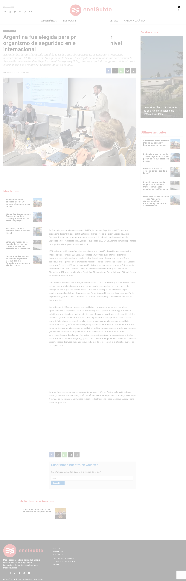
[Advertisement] (93, 37)
